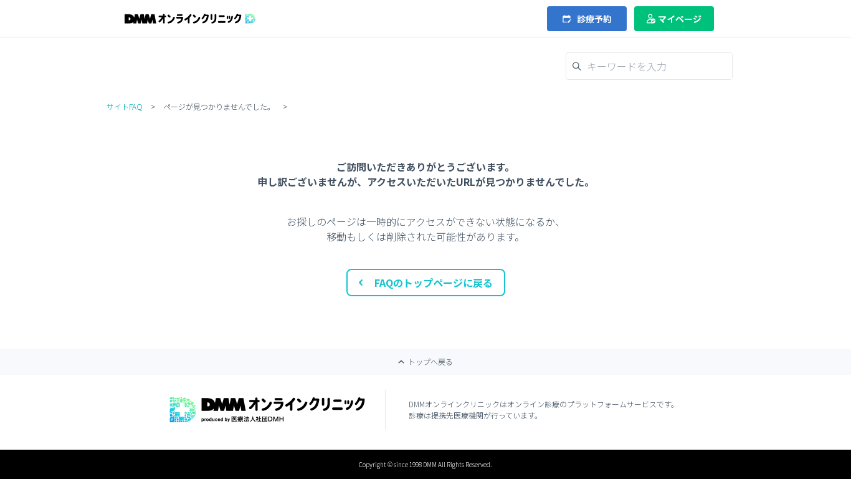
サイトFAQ (125, 106)
